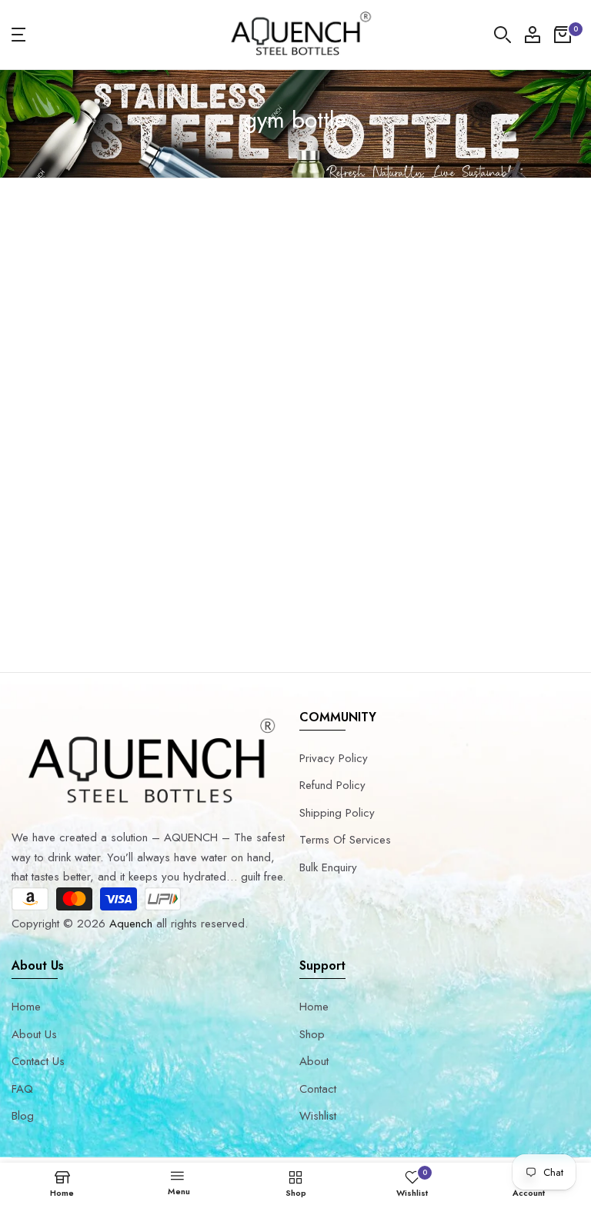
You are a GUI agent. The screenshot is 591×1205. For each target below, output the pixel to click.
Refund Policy (332, 785)
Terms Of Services (345, 839)
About (314, 1061)
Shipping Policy (337, 812)
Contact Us (38, 1061)
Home (26, 1006)
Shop (312, 1034)
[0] (562, 34)
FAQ (22, 1088)
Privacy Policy (333, 758)
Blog (23, 1115)
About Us (34, 1034)
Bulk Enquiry (328, 867)
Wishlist (317, 1115)
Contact (317, 1088)
